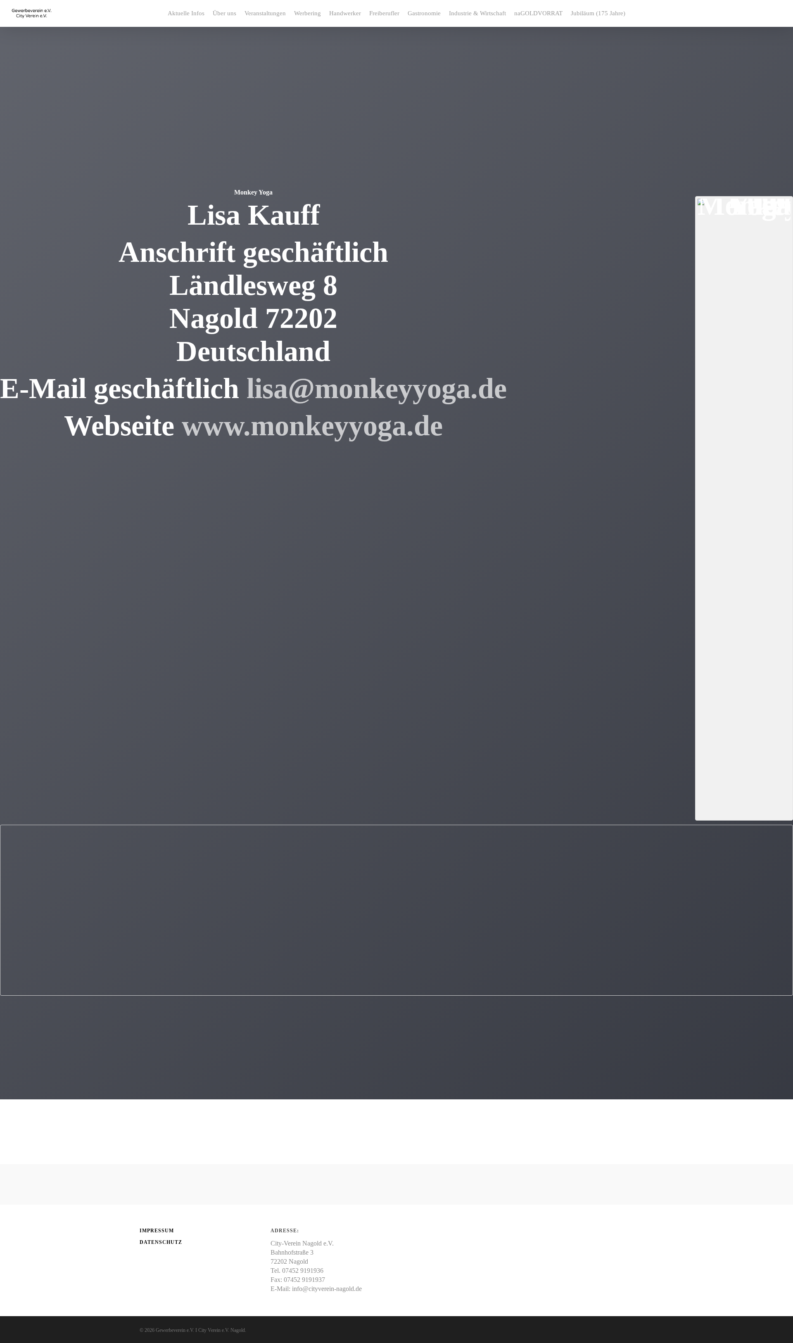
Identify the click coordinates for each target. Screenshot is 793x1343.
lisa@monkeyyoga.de (377, 388)
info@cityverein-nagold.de (327, 1288)
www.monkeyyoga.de (312, 425)
